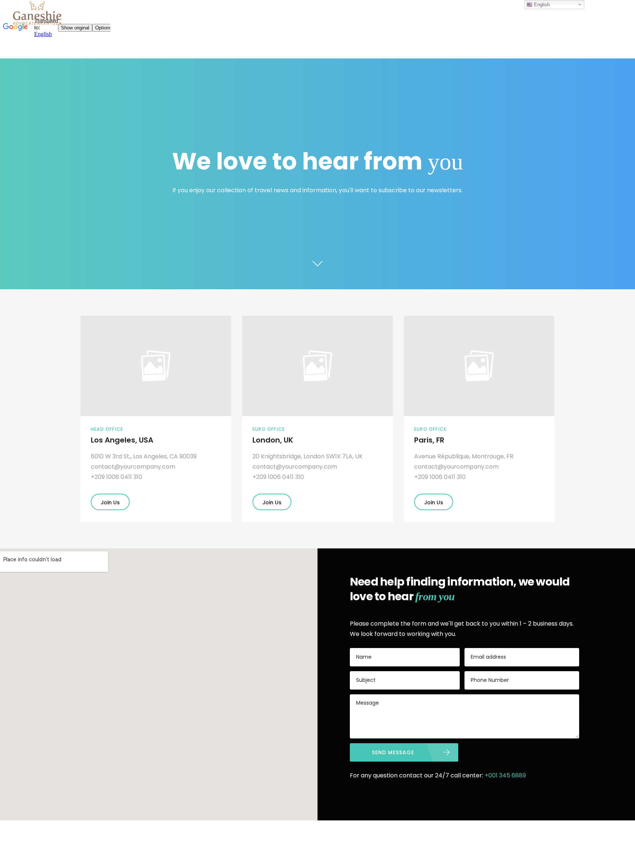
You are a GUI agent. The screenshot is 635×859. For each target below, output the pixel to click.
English (541, 4)
